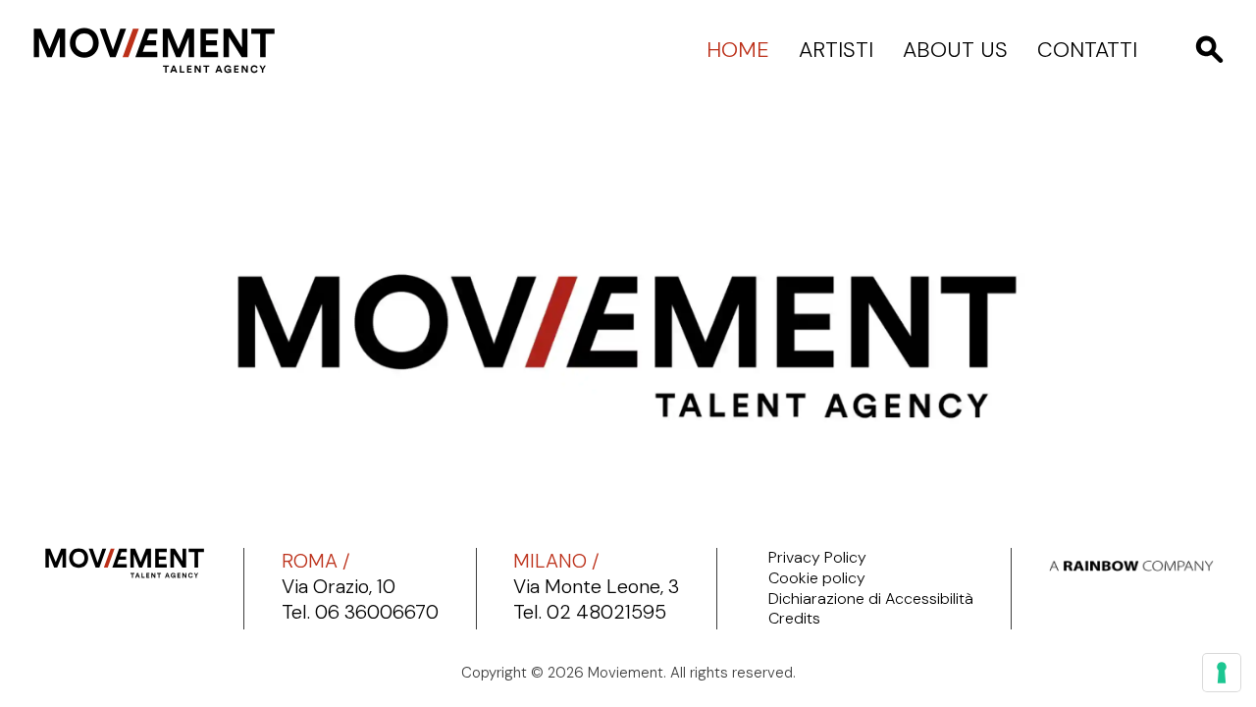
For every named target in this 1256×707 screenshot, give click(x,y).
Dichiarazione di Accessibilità (870, 599)
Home (737, 50)
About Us (955, 50)
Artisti (836, 50)
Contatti (1087, 50)
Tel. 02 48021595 (589, 612)
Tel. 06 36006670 (360, 612)
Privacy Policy (817, 558)
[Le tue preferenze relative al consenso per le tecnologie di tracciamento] (1221, 672)
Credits (794, 618)
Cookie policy (816, 578)
